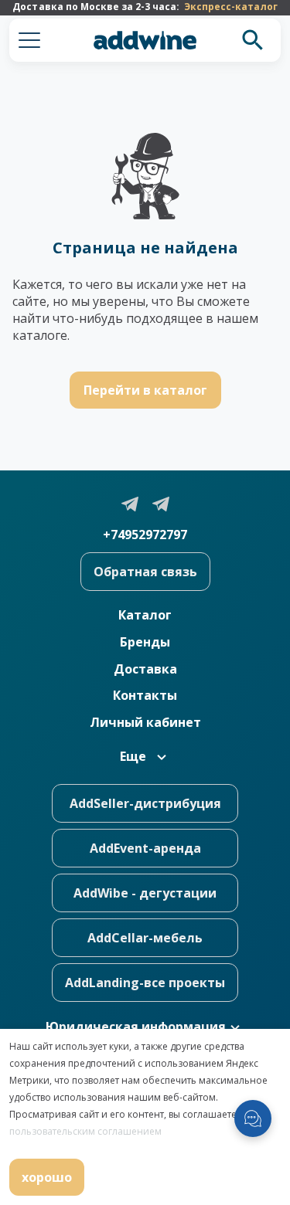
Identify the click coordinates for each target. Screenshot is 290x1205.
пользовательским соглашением (85, 1131)
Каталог (145, 614)
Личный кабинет (145, 722)
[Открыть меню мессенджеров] (252, 1118)
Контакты (145, 695)
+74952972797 (145, 534)
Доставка (145, 668)
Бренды (145, 641)
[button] (29, 40)
